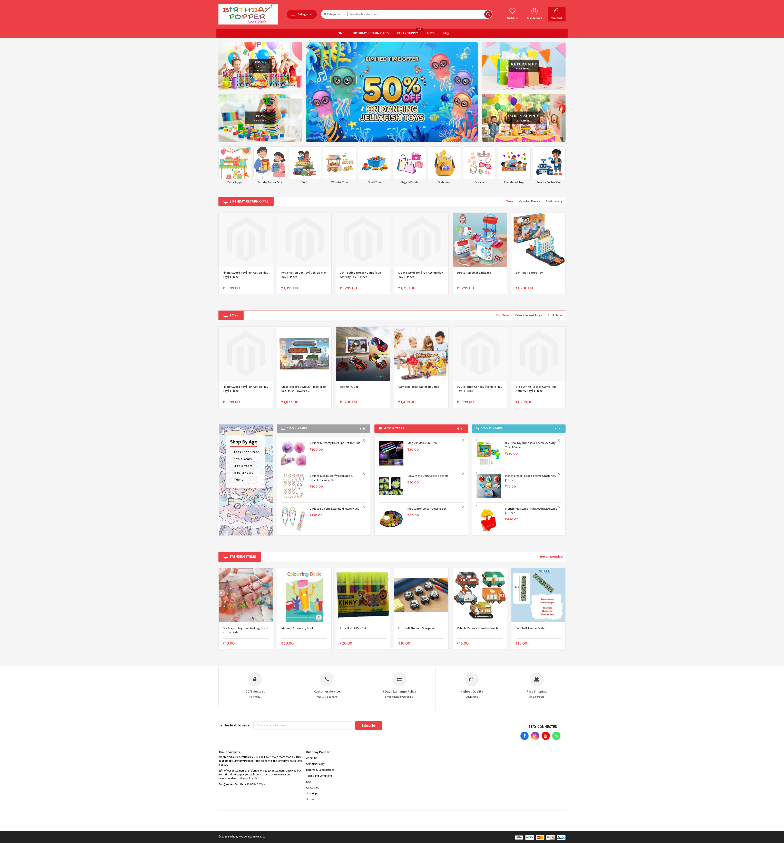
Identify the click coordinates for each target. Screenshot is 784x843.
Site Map (311, 793)
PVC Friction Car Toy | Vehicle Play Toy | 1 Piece (245, 274)
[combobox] (419, 14)
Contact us (312, 787)
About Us (311, 758)
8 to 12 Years (243, 473)
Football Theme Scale (471, 628)
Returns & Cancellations (320, 769)
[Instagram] (535, 736)
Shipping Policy (315, 764)
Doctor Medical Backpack (415, 272)
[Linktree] (556, 736)
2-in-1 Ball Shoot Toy (470, 272)
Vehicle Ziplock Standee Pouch (418, 628)
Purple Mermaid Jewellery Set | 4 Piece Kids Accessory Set (529, 477)
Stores (310, 799)
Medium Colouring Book (239, 628)
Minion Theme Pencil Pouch (425, 475)
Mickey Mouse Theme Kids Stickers (430, 508)
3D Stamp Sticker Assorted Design (332, 475)
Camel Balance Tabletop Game (360, 386)
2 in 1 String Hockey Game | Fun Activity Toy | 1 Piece (301, 274)
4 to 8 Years (243, 466)
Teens (238, 479)
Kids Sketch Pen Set (294, 628)
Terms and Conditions (319, 775)
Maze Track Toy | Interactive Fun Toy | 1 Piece (537, 274)
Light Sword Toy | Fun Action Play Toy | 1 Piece (362, 274)
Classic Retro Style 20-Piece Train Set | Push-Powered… (245, 388)
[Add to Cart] (300, 448)
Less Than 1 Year (246, 452)
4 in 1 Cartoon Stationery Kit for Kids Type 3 (333, 510)
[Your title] (260, 66)
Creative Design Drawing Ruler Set (430, 442)
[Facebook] (524, 736)
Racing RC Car (290, 386)
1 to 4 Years (243, 459)
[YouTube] (546, 736)
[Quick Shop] (300, 457)
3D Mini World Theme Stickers (329, 442)
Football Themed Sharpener (358, 628)
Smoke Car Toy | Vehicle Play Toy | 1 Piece (527, 445)
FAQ (308, 781)
